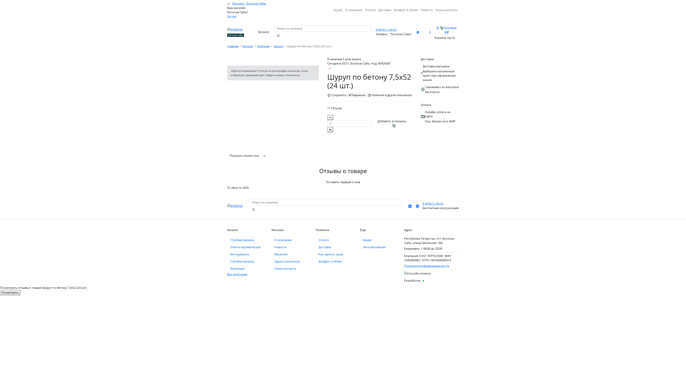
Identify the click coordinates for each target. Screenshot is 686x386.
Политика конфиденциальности (426, 266)
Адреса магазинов (287, 261)
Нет (234, 16)
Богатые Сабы (249, 4)
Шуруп (278, 46)
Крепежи (263, 46)
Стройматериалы (242, 240)
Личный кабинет (374, 247)
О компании (353, 10)
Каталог (247, 46)
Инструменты (239, 254)
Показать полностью (245, 156)
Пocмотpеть (10, 293)
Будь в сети (431, 280)
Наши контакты (446, 10)
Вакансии (281, 254)
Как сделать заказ (331, 254)
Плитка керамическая (245, 247)
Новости (427, 10)
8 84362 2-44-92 (386, 30)
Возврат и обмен (406, 10)
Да (229, 16)
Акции (338, 10)
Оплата (370, 10)
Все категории (237, 274)
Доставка (384, 10)
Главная (232, 46)
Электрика (237, 269)
